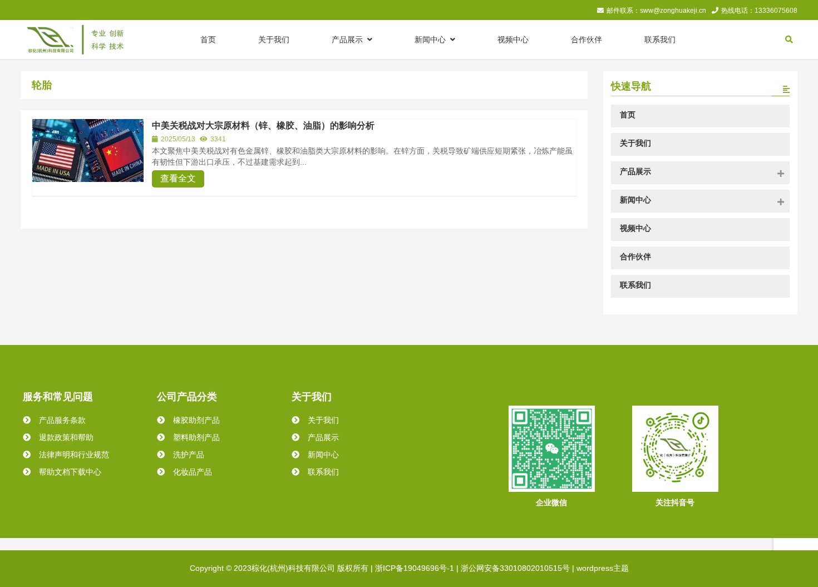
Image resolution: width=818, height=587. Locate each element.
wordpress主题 (602, 568)
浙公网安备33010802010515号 (515, 568)
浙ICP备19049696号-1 (414, 568)
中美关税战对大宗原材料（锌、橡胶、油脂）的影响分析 (263, 125)
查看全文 (178, 178)
